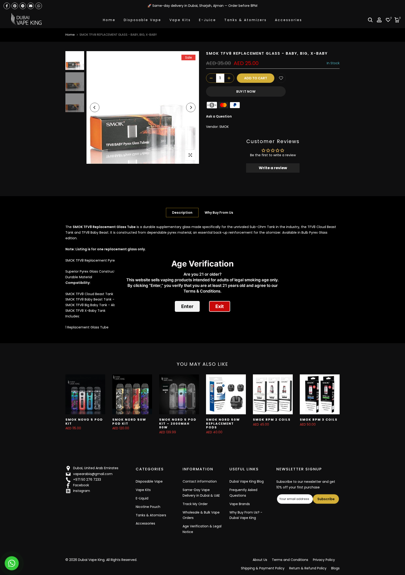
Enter (187, 306)
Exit (219, 306)
